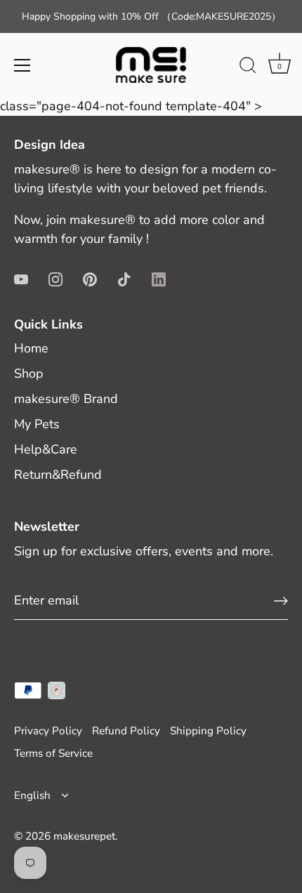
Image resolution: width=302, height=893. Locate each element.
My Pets (37, 424)
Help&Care (45, 449)
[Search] (247, 67)
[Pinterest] (90, 278)
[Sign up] (281, 601)
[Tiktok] (124, 278)
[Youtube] (21, 278)
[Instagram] (55, 278)
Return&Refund (58, 474)
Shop (29, 373)
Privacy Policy (48, 731)
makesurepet (84, 836)
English (32, 795)
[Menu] (22, 65)
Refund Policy (126, 731)
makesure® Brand (66, 398)
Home (31, 348)
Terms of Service (53, 753)
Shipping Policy (208, 731)
